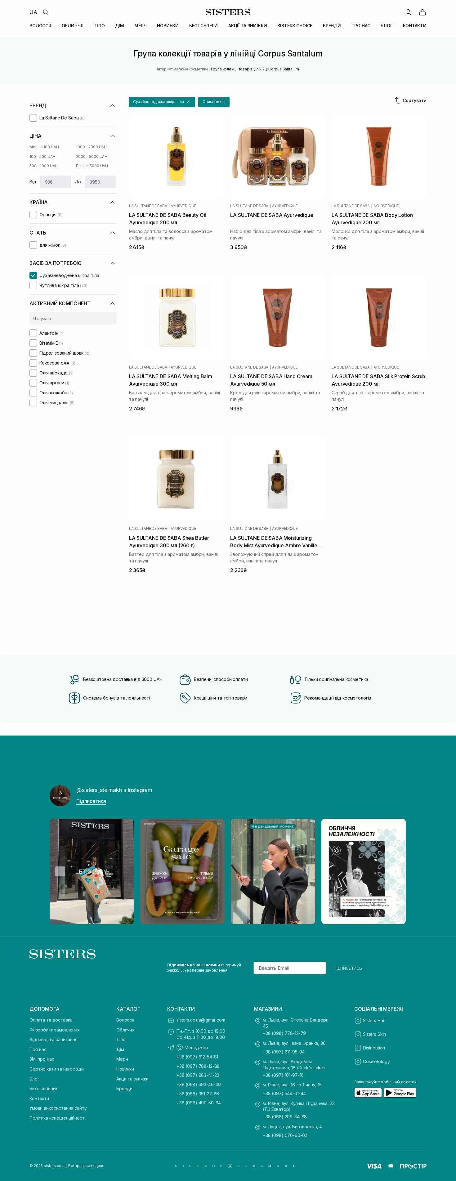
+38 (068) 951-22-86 (198, 1093)
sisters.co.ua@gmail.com (201, 1019)
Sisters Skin (374, 1034)
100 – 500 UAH (42, 156)
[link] (422, 12)
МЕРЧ (140, 25)
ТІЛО (99, 25)
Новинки (125, 1068)
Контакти (39, 1098)
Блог (34, 1078)
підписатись (348, 968)
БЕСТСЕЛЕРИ (203, 25)
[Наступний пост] (396, 871)
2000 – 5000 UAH (91, 156)
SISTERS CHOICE (294, 25)
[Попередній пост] (60, 871)
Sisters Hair (374, 1020)
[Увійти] (408, 12)
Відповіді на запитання (53, 1039)
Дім (120, 1049)
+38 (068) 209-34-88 (285, 1116)
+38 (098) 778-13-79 (284, 1033)
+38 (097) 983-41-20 (198, 1075)
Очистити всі (214, 101)
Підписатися (91, 801)
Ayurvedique (183, 206)
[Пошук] (46, 12)
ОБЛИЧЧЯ (72, 25)
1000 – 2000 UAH (91, 147)
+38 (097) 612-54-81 (197, 1056)
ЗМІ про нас (41, 1059)
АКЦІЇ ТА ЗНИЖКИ (247, 25)
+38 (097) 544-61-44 (284, 1093)
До (78, 181)
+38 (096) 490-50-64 (199, 1102)
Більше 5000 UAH (92, 165)
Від (32, 181)
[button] (162, 102)
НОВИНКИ (168, 25)
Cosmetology (376, 1061)
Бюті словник (43, 1088)
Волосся (125, 1019)
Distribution (374, 1047)
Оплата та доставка (50, 1019)
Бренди (124, 1088)
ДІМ (119, 25)
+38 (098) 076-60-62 (285, 1135)
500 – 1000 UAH (43, 165)
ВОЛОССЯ (40, 25)
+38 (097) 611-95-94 (284, 1051)
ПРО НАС (360, 25)
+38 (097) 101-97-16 (283, 1075)
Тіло (120, 1039)
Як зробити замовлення (54, 1029)
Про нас (38, 1049)
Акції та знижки (132, 1078)
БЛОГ (386, 25)
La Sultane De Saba (148, 206)
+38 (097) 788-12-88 (198, 1066)
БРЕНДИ (332, 25)
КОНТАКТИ (415, 25)
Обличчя (125, 1029)
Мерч (122, 1059)
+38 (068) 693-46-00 (199, 1084)
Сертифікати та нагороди (56, 1068)
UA (33, 12)
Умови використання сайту (58, 1108)
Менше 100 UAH (44, 147)
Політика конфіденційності (57, 1118)
